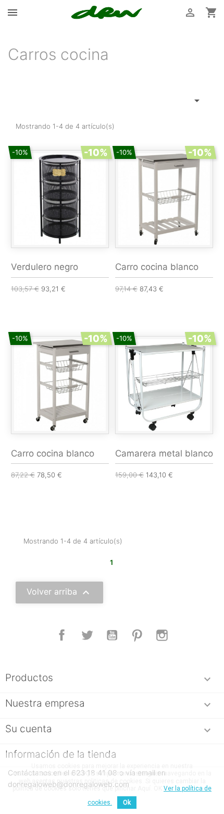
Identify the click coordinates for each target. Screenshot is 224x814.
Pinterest (137, 635)
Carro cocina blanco (156, 267)
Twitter (87, 635)
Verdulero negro (44, 267)
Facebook (62, 635)
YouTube (112, 635)
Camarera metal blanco (164, 453)
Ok (127, 802)
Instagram (162, 635)
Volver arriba (59, 592)
